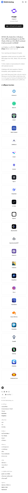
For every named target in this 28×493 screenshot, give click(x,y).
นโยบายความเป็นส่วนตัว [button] (7, 476)
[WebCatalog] (2, 388)
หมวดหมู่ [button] (3, 426)
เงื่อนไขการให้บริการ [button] (6, 485)
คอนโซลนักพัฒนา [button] (6, 433)
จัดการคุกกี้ (3, 397)
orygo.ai (14, 19)
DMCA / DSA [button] (5, 487)
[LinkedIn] (4, 391)
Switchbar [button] (4, 413)
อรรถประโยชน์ (14, 21)
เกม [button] (2, 424)
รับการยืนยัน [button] (4, 435)
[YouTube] (6, 391)
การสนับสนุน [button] (4, 449)
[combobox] (8, 394)
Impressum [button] (4, 489)
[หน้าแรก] (7, 2)
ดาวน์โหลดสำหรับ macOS (14, 26)
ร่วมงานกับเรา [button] (5, 465)
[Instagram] (8, 391)
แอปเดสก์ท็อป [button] (4, 406)
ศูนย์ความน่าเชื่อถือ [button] (6, 473)
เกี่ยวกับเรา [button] (4, 462)
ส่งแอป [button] (3, 438)
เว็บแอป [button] (3, 411)
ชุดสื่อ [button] (3, 467)
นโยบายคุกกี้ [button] (4, 478)
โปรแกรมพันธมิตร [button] (6, 453)
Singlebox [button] (4, 415)
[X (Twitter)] (2, 391)
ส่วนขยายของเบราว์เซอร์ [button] (7, 408)
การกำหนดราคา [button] (5, 447)
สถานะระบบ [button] (4, 456)
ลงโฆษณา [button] (4, 440)
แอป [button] (2, 422)
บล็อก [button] (3, 451)
